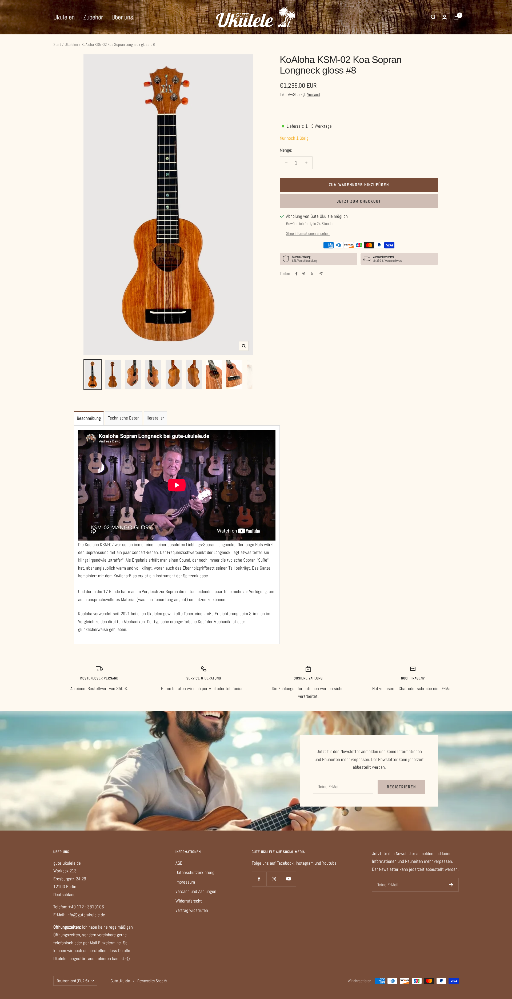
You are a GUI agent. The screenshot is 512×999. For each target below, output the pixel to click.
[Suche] (433, 17)
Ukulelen (64, 17)
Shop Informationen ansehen (308, 233)
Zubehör (93, 17)
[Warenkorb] (456, 17)
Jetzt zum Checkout (359, 201)
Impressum (185, 882)
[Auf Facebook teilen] (296, 274)
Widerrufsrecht (188, 901)
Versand (313, 94)
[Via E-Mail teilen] (321, 273)
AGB (178, 863)
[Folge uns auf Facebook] (259, 879)
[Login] (444, 17)
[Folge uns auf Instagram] (273, 879)
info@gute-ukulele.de (85, 915)
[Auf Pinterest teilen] (303, 274)
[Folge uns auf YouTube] (288, 879)
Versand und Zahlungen (195, 891)
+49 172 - (77, 907)
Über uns (122, 17)
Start (57, 44)
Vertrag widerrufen (191, 910)
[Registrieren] (451, 885)
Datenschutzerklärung (194, 872)
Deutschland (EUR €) (73, 980)
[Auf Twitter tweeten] (312, 274)
